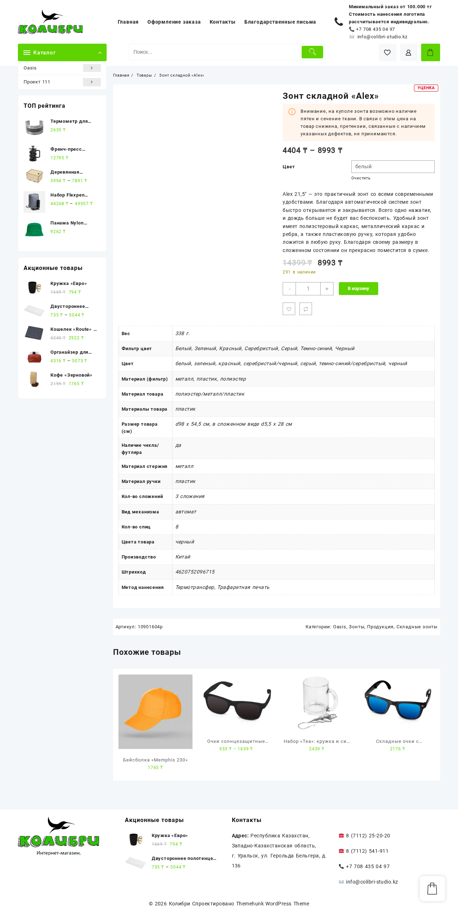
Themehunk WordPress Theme (272, 903)
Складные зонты (417, 626)
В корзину (358, 288)
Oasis (30, 68)
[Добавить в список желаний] (289, 309)
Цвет (289, 166)
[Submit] (312, 52)
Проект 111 (37, 81)
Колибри (179, 903)
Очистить (361, 178)
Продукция (380, 626)
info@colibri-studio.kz (382, 36)
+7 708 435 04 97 (375, 29)
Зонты (356, 626)
